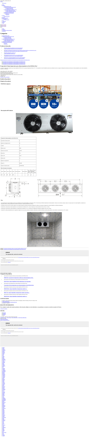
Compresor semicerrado (7, 37)
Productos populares (3, 317)
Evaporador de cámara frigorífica (7, 30)
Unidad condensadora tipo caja (10, 10)
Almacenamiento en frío (7, 6)
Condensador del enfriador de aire (9, 12)
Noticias (3, 15)
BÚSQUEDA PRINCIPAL (22, 317)
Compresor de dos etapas (7, 38)
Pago (3, 20)
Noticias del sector (6, 16)
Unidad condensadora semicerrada (11, 11)
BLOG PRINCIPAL (15, 317)
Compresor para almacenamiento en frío (10, 7)
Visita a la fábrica (6, 19)
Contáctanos (4, 21)
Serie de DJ (7, 14)
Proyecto (3, 17)
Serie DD (5, 43)
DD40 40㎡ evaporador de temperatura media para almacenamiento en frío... (19, 277)
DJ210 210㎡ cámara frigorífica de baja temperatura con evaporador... (17, 281)
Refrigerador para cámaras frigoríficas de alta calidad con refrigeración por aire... (16, 51)
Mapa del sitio (9, 317)
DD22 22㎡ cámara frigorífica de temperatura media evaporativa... (17, 292)
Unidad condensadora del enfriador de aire (10, 9)
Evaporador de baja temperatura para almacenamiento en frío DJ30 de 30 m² (14, 249)
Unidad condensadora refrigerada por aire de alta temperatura (13, 48)
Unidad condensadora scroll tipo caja (9, 53)
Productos (3, 5)
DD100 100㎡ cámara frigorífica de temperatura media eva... (15, 288)
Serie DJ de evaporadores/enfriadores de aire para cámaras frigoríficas (14, 58)
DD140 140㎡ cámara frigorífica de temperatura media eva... (15, 296)
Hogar (3, 4)
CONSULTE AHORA (3, 308)
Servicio (3, 22)
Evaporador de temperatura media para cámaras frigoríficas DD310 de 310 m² (15, 248)
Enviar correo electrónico (4, 319)
